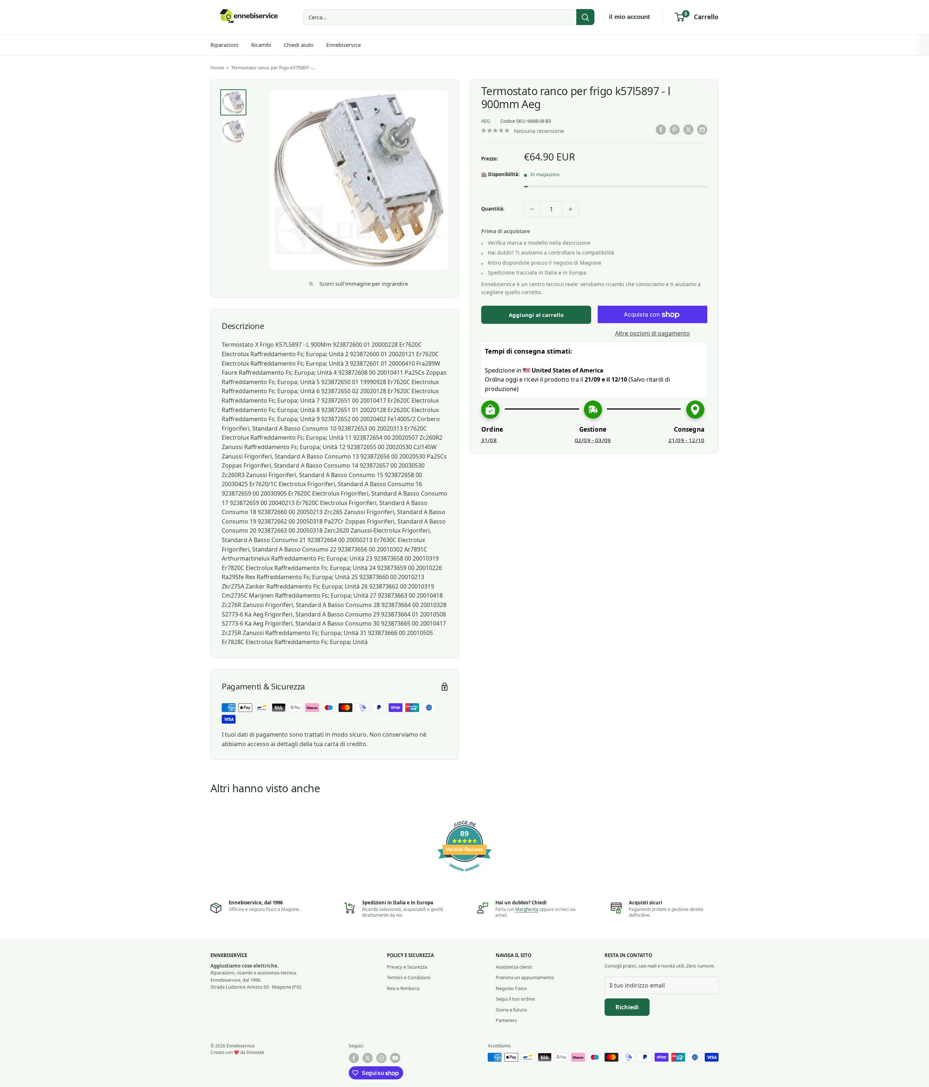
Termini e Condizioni (408, 977)
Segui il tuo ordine (515, 999)
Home (217, 67)
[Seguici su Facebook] (354, 1058)
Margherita (526, 909)
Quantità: (492, 209)
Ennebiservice (343, 44)
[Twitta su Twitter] (688, 130)
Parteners (506, 1020)
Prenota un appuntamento (525, 977)
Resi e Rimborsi (403, 988)
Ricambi (261, 44)
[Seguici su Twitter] (368, 1058)
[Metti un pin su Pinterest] (675, 130)
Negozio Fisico (511, 988)
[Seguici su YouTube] (395, 1058)
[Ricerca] (585, 17)
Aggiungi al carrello (536, 315)
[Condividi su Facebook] (661, 130)
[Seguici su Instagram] (381, 1058)
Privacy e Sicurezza (407, 967)
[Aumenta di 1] (570, 209)
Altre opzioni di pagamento (652, 334)
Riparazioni (224, 44)
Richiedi (627, 1007)
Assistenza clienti (514, 967)
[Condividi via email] (702, 130)
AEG (485, 121)
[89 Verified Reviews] (464, 875)
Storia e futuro (511, 1009)
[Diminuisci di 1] (532, 209)
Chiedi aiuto (299, 44)
